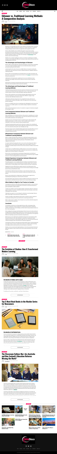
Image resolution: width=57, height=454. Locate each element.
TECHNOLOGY (34, 11)
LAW (30, 11)
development (19, 340)
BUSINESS (20, 11)
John (6, 254)
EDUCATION (27, 11)
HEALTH (24, 11)
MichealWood (7, 361)
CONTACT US (38, 11)
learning (24, 285)
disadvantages (30, 54)
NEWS (17, 11)
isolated (28, 74)
